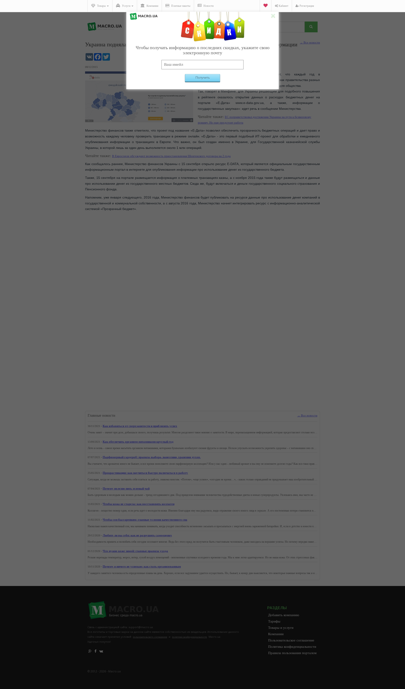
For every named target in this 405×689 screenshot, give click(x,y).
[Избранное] (265, 6)
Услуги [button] (126, 5)
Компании (152, 5)
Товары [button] (101, 5)
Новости (208, 5)
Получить (202, 77)
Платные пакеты (180, 5)
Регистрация (306, 5)
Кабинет (283, 5)
